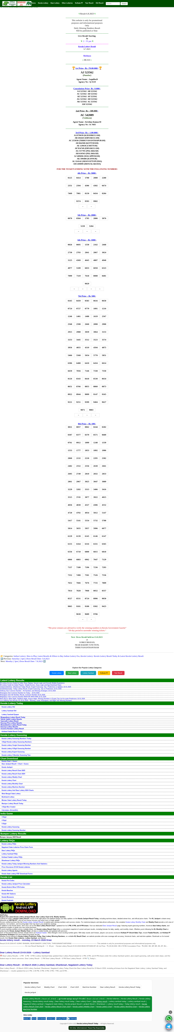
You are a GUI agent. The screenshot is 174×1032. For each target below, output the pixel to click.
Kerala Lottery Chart (9, 780)
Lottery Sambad (88, 673)
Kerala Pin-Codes (8, 880)
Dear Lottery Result (107, 987)
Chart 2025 (74, 987)
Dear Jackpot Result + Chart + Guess (15, 764)
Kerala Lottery (56, 673)
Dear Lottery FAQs (8, 850)
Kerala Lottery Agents (9, 870)
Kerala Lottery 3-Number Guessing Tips (16, 755)
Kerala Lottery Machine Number (13, 787)
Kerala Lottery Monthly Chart (12, 784)
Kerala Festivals (7, 900)
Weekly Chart (49, 987)
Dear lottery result (100, 1001)
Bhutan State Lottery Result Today (14, 800)
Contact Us (51, 1018)
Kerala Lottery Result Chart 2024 (13, 774)
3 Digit (4, 817)
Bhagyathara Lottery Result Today (13, 717)
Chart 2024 (62, 987)
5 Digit (4, 823)
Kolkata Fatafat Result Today (12, 731)
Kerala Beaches (7, 890)
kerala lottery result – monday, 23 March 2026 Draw (26, 940)
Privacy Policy (61, 1018)
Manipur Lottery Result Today (12, 803)
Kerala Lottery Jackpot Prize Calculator (16, 884)
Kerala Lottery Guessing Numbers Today (16, 738)
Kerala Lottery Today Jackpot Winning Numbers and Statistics (24, 864)
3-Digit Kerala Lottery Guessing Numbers (17, 742)
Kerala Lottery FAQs (9, 844)
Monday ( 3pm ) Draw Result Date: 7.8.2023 (24, 661)
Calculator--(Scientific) (10, 810)
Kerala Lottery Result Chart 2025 (13, 770)
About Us (27, 1018)
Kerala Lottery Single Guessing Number (16, 745)
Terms (34, 1018)
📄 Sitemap (72, 1018)
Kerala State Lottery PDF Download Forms (17, 874)
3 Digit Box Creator (9, 807)
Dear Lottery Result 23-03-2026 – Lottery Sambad (25, 952)
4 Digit (4, 820)
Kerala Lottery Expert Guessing (13, 752)
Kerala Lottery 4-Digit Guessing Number (16, 748)
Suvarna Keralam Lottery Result (12, 729)
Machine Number (89, 987)
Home (33, 3)
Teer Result (118, 673)
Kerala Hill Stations (9, 894)
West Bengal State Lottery (11, 793)
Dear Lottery (72, 673)
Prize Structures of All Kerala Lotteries (16, 867)
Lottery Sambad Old (9, 711)
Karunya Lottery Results (9, 727)
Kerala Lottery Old (8, 707)
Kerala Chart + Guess (9, 761)
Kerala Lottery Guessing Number (14, 830)
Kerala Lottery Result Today (129, 987)
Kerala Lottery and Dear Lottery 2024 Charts (18, 790)
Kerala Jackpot (7, 767)
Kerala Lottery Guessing (10, 827)
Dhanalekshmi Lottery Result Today (14, 725)
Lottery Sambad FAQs (10, 854)
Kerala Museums (8, 897)
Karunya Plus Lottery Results (11, 723)
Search (124, 3)
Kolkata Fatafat (41, 933)
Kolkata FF (104, 673)
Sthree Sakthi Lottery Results (11, 719)
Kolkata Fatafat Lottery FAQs (12, 857)
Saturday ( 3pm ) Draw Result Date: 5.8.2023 (30, 659)
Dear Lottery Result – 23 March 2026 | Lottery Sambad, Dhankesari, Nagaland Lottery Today (46, 965)
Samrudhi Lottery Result (9, 721)
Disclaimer (41, 1018)
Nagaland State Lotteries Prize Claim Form (17, 847)
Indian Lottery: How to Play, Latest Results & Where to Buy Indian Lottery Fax (47, 656)
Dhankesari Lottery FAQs (11, 860)
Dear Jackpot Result (110, 926)
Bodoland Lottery (8, 797)
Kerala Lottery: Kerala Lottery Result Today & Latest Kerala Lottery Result (112, 656)
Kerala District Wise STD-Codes (13, 887)
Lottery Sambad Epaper (10, 714)
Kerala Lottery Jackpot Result (33, 922)
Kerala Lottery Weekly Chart (12, 777)
